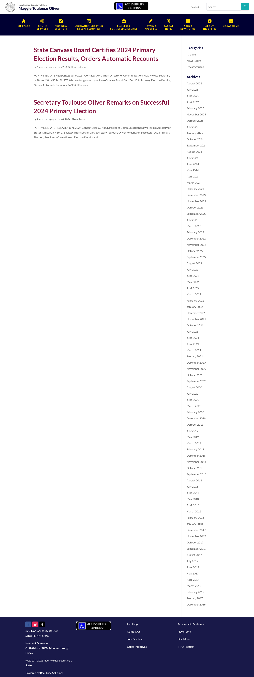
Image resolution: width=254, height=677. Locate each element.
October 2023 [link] (195, 207)
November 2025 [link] (196, 114)
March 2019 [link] (194, 443)
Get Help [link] (132, 623)
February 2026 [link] (195, 108)
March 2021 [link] (194, 350)
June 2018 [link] (193, 492)
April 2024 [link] (193, 176)
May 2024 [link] (193, 170)
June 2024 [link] (193, 164)
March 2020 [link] (194, 406)
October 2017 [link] (195, 542)
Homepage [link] (23, 26)
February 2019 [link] (195, 449)
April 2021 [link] (193, 343)
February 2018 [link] (195, 517)
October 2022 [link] (195, 250)
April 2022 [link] (193, 288)
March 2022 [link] (194, 294)
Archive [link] (191, 54)
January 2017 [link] (195, 598)
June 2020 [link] (193, 399)
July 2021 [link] (192, 331)
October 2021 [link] (195, 325)
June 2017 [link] (193, 567)
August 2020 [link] (194, 387)
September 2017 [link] (196, 548)
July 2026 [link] (192, 89)
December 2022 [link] (196, 238)
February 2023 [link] (195, 232)
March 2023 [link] (194, 226)
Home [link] (168, 27)
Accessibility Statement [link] (192, 623)
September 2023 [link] (196, 213)
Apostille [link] (151, 27)
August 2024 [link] (194, 151)
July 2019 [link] (192, 430)
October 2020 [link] (195, 374)
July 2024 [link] (192, 157)
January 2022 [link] (195, 306)
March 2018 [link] (194, 511)
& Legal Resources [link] (89, 27)
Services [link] (42, 27)
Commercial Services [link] (123, 27)
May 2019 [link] (193, 437)
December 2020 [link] (196, 362)
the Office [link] (209, 27)
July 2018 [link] (192, 486)
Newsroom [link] (184, 631)
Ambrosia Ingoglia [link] (46, 66)
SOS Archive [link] (231, 26)
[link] (32, 11)
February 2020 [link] (195, 412)
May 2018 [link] (193, 499)
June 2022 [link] (193, 275)
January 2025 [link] (195, 133)
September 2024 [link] (196, 145)
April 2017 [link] (193, 579)
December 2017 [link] (196, 530)
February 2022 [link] (195, 300)
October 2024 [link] (195, 139)
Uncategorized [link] (195, 66)
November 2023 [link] (196, 201)
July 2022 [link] (192, 269)
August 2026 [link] (194, 83)
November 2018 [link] (196, 461)
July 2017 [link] (192, 561)
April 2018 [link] (193, 505)
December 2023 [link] (196, 195)
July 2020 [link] (192, 393)
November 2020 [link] (196, 368)
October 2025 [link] (195, 120)
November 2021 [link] (196, 319)
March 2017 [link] (194, 585)
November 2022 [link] (196, 244)
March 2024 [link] (194, 182)
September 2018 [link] (196, 474)
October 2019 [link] (195, 424)
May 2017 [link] (193, 573)
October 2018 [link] (195, 468)
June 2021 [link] (193, 337)
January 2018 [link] (195, 523)
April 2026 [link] (193, 102)
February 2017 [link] (195, 592)
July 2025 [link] (192, 126)
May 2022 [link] (193, 281)
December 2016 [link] (196, 604)
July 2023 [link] (192, 219)
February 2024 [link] (195, 188)
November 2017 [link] (196, 536)
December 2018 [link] (196, 455)
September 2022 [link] (196, 257)
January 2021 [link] (195, 356)
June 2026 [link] (193, 95)
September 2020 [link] (196, 381)
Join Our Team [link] (135, 639)
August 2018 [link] (194, 480)
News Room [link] (79, 66)
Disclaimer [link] (184, 639)
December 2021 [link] (196, 312)
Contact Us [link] (196, 7)
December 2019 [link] (196, 418)
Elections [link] (61, 27)
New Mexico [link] (188, 27)
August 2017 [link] (194, 554)
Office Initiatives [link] (137, 646)
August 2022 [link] (194, 263)
